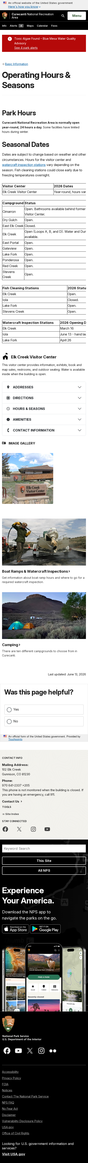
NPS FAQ (8, 1102)
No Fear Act (10, 1108)
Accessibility (10, 1071)
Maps (30, 25)
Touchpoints (15, 739)
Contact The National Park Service (25, 1096)
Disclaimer (9, 1115)
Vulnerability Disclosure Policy (22, 1121)
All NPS (44, 870)
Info (4, 25)
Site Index (12, 814)
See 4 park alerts (26, 47)
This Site (44, 861)
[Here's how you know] (44, 5)
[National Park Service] (4, 15)
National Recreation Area (33, 16)
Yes (16, 709)
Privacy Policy (11, 1078)
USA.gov (8, 1127)
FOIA (5, 1084)
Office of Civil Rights (15, 1133)
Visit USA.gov (13, 1154)
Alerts (16, 25)
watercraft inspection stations (24, 165)
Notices (7, 1090)
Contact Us (11, 801)
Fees (54, 25)
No (15, 721)
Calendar (42, 25)
